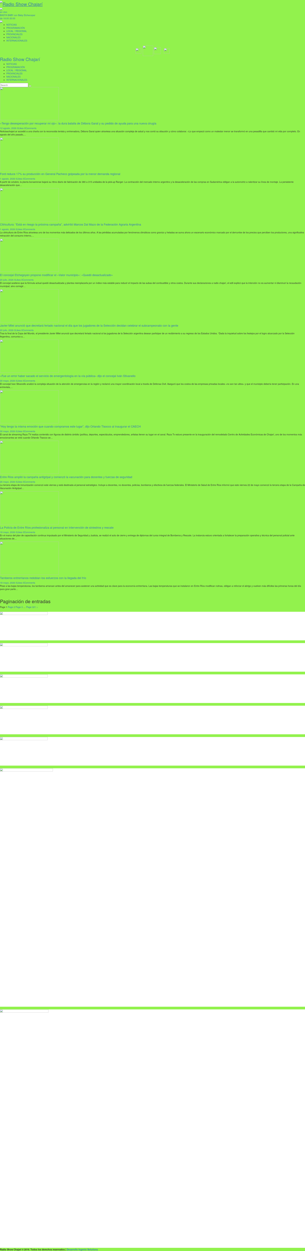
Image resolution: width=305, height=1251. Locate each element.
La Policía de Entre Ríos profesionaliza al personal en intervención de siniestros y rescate (57, 527)
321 (31, 607)
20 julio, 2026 (7, 279)
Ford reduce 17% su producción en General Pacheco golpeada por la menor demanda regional (60, 174)
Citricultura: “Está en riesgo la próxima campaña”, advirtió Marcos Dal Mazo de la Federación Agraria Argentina (70, 224)
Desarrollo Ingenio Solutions (82, 1249)
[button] (138, 50)
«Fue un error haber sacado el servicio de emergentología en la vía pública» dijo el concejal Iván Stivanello (68, 376)
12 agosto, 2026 (8, 128)
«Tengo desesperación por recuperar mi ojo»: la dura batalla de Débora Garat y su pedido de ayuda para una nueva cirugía (78, 123)
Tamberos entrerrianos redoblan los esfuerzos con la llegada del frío (43, 578)
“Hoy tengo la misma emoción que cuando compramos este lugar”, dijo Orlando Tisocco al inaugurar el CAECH (70, 426)
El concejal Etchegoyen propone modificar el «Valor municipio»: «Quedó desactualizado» (56, 275)
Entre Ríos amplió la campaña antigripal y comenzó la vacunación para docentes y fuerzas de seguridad (66, 477)
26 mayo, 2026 (7, 481)
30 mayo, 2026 (7, 380)
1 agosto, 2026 (7, 178)
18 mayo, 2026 (7, 532)
